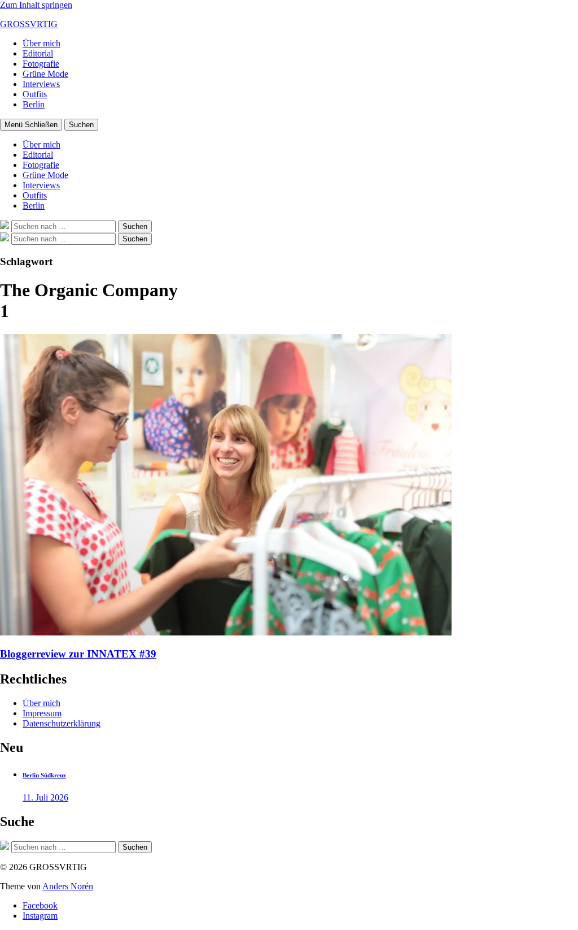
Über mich (41, 43)
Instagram (40, 915)
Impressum (42, 713)
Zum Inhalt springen (36, 5)
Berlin (34, 104)
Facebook (40, 905)
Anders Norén (67, 886)
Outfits (35, 94)
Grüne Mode (45, 74)
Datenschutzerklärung (61, 723)
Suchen (81, 124)
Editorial (38, 53)
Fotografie (41, 63)
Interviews (41, 84)
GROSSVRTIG (29, 24)
